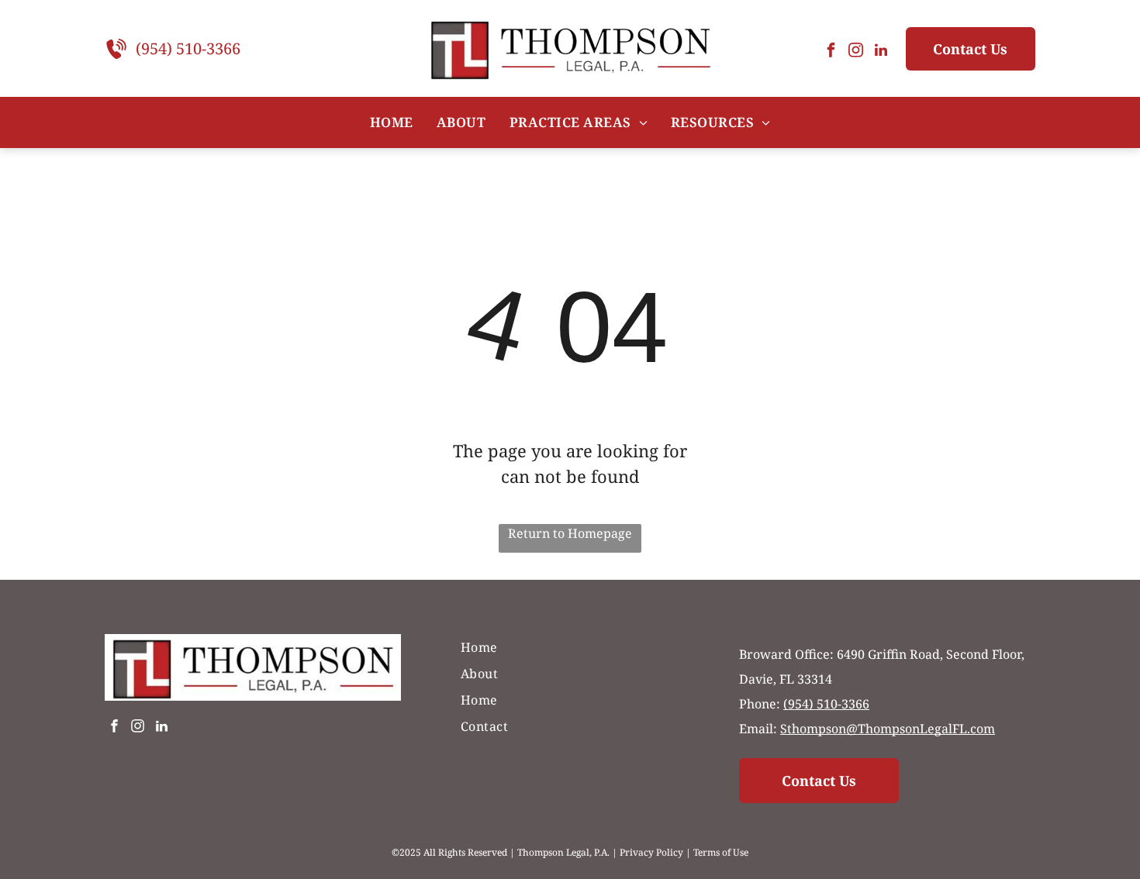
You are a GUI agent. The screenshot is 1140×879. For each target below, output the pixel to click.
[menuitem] (391, 122)
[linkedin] (881, 52)
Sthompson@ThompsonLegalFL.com (887, 728)
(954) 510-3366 (188, 48)
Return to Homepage (570, 533)
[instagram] (856, 52)
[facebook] (831, 52)
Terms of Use (720, 852)
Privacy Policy (651, 852)
